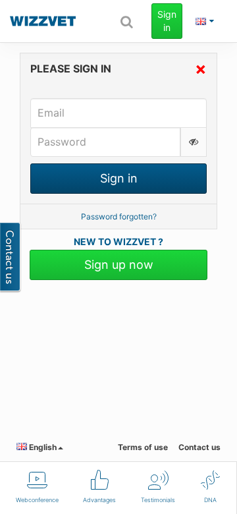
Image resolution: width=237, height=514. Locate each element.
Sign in (166, 21)
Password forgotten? (119, 216)
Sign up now (118, 264)
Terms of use (143, 447)
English (42, 447)
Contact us (199, 447)
